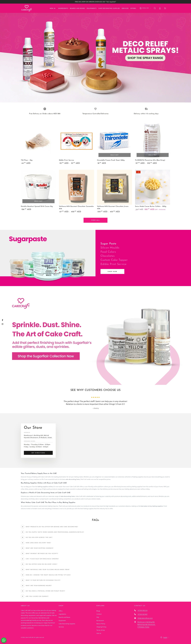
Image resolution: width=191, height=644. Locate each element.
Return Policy (100, 624)
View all (95, 220)
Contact (99, 614)
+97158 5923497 (142, 614)
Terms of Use (100, 630)
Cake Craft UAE (29, 637)
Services (61, 627)
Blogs (98, 611)
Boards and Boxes (64, 617)
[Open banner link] (95, 53)
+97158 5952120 (142, 610)
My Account (100, 620)
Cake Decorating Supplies (67, 624)
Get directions (38, 453)
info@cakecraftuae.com (145, 618)
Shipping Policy (101, 627)
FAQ (97, 617)
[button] (154, 8)
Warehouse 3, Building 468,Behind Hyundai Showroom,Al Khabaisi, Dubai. (146, 624)
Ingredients (62, 614)
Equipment (62, 620)
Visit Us (98, 633)
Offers (61, 611)
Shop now (112, 271)
